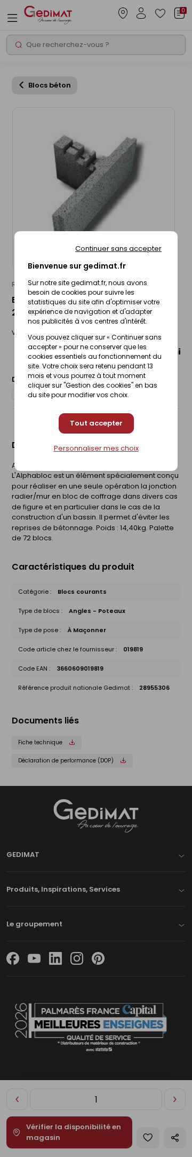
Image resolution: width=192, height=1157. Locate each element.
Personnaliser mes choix (96, 448)
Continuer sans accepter (118, 248)
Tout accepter (96, 423)
